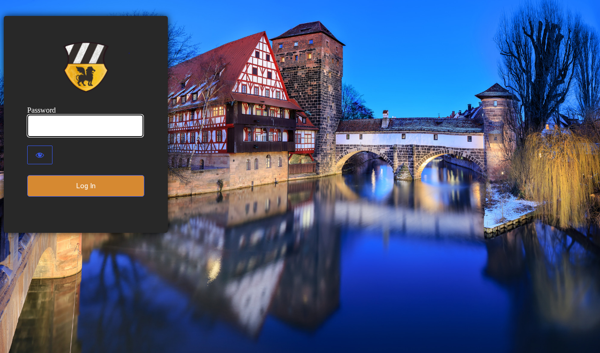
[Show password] (39, 155)
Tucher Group (86, 67)
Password (41, 110)
